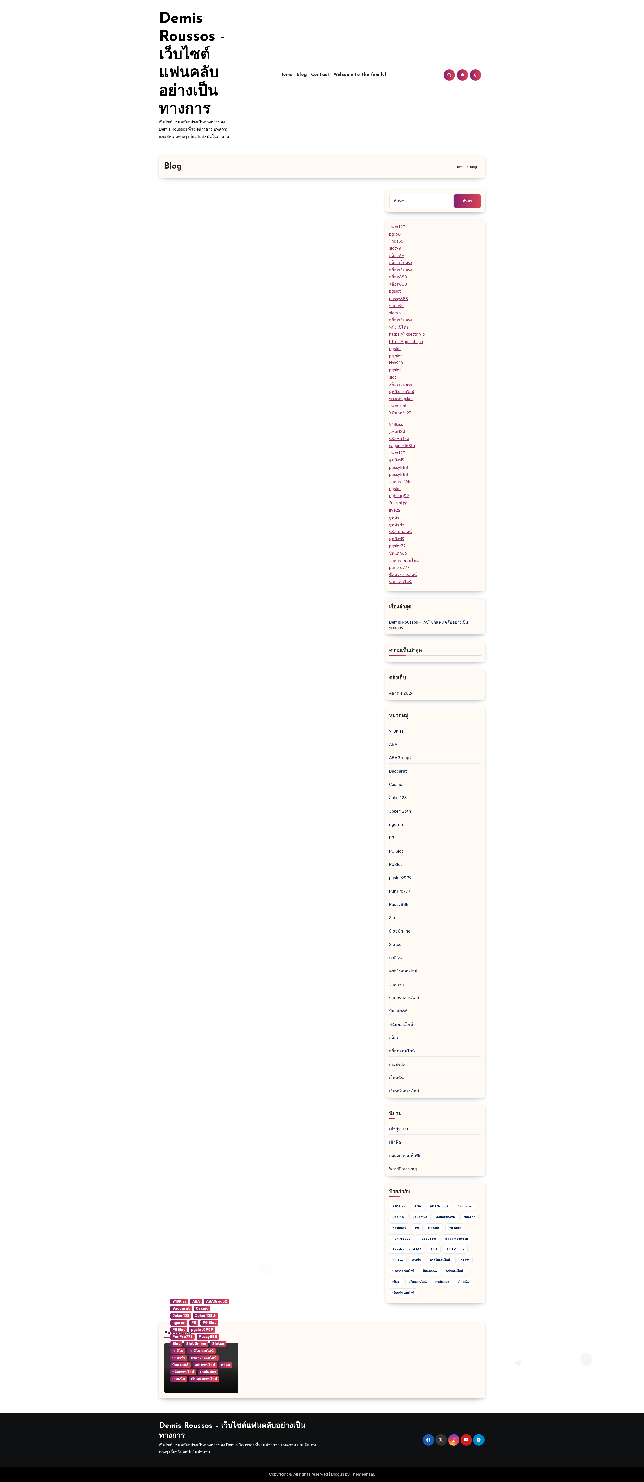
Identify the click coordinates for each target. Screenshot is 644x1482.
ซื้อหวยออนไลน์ (403, 574)
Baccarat (398, 771)
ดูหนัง (394, 517)
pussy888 (398, 298)
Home (286, 75)
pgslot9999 (400, 877)
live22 (395, 510)
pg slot (395, 356)
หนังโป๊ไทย (399, 327)
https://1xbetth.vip (407, 334)
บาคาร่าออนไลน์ (404, 560)
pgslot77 (397, 546)
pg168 (395, 234)
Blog (302, 75)
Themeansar (362, 1474)
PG (391, 837)
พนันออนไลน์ (401, 1024)
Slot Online (399, 931)
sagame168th (402, 445)
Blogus (337, 1474)
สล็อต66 (396, 255)
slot (392, 377)
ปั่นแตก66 (398, 553)
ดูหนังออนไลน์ (401, 391)
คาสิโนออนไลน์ (403, 971)
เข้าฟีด (395, 1142)
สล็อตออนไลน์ (402, 1051)
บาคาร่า (396, 305)
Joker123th (400, 811)
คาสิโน (395, 957)
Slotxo (395, 944)
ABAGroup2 (400, 757)
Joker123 (398, 797)
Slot (393, 917)
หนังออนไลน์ (400, 531)
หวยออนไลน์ (400, 581)
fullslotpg (398, 503)
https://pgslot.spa (406, 341)
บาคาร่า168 (399, 481)
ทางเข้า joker (401, 398)
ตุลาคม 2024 (401, 693)
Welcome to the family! (359, 75)
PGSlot (395, 864)
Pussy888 (399, 904)
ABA (393, 744)
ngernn (396, 824)
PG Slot (396, 851)
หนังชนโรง (399, 438)
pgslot (395, 291)
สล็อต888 (398, 277)
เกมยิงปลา (398, 1064)
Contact (320, 75)
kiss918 (396, 363)
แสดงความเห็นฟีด (405, 1155)
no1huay (399, 1228)
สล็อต (394, 1037)
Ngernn (469, 1217)
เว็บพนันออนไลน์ (404, 1091)
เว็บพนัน (396, 1077)
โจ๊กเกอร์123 (400, 413)
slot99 (395, 248)
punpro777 (399, 567)
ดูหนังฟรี (396, 460)
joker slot (398, 406)
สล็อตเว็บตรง (400, 262)
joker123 (397, 227)
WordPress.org (403, 1169)
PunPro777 (399, 891)
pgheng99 (399, 495)
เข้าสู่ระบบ (398, 1129)
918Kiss (396, 731)
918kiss (396, 424)
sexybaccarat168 (407, 1249)
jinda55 (396, 241)
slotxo (395, 313)
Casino (395, 784)
